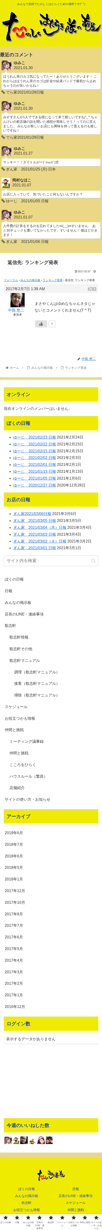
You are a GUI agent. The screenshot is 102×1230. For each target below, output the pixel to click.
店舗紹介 (17, 788)
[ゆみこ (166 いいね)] (8, 1140)
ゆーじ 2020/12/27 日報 (34, 485)
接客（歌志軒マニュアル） (37, 683)
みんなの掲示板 (30, 280)
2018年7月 (14, 844)
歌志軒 (10, 626)
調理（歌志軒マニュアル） (37, 672)
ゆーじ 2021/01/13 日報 (34, 471)
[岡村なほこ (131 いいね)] (16, 1140)
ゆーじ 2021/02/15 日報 (34, 451)
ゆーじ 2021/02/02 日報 (34, 458)
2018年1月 (14, 879)
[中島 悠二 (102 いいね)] (24, 1140)
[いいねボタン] (41, 323)
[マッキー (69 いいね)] (49, 1140)
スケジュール (16, 707)
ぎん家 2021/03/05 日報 (34, 521)
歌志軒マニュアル (24, 660)
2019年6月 (14, 833)
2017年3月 (14, 972)
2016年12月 (15, 1007)
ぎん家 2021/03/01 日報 (34, 548)
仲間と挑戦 (14, 730)
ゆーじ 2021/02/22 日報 (34, 444)
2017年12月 (15, 891)
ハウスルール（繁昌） (28, 776)
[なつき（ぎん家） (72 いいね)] (41, 1140)
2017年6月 (14, 937)
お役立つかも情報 (20, 718)
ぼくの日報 (14, 579)
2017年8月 (14, 914)
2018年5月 (14, 868)
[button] (93, 560)
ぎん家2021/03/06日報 (32, 514)
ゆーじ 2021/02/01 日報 (34, 465)
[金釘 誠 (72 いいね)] (32, 1141)
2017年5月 (14, 949)
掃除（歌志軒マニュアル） (37, 695)
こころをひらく (22, 765)
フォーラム (11, 280)
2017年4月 (14, 960)
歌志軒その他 (20, 649)
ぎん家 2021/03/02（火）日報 (39, 541)
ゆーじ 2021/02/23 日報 (34, 437)
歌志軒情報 (18, 637)
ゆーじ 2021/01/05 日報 (34, 478)
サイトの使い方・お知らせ (27, 799)
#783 (92, 289)
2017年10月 (15, 902)
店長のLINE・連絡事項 (24, 614)
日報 (8, 591)
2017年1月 (14, 995)
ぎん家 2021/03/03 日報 (34, 534)
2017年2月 (14, 983)
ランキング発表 (53, 280)
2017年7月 (14, 925)
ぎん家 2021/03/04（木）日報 (39, 527)
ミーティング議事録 (26, 741)
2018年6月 (14, 856)
